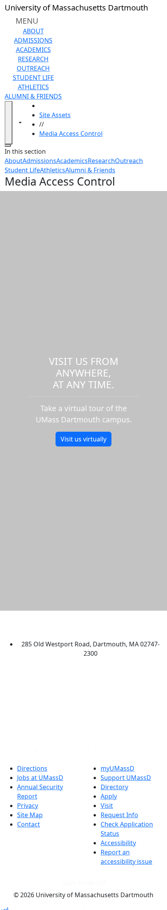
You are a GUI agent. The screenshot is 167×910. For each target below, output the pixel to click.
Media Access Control (71, 133)
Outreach (33, 68)
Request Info (119, 815)
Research (33, 59)
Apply (109, 796)
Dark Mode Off (84, 883)
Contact (28, 824)
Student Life (33, 77)
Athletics (33, 87)
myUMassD (117, 768)
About (33, 31)
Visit (107, 805)
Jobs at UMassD (40, 777)
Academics (33, 49)
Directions (32, 768)
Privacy (27, 805)
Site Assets (55, 115)
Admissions (33, 40)
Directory (114, 787)
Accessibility (118, 843)
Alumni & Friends (33, 96)
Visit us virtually (83, 439)
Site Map (30, 815)
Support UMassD (126, 777)
